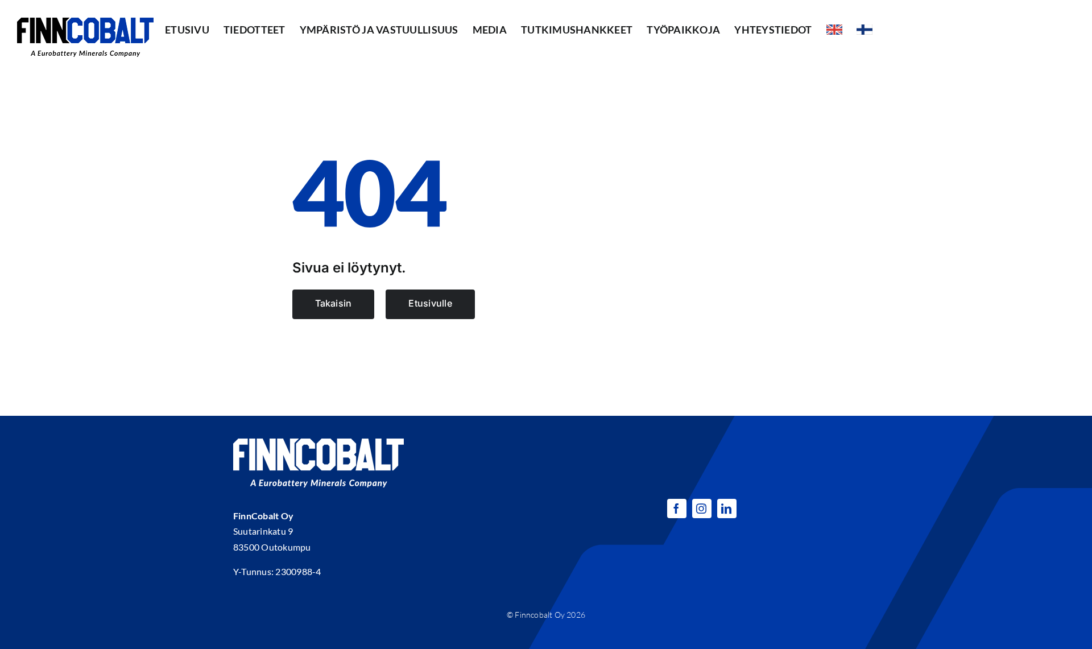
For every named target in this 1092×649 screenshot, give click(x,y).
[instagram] (702, 508)
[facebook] (676, 508)
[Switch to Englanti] (834, 29)
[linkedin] (727, 508)
